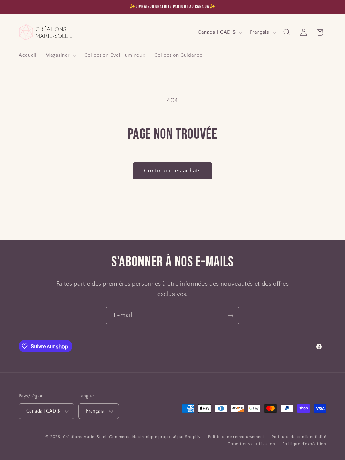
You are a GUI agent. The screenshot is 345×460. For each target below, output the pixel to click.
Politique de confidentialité (299, 437)
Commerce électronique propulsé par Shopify (154, 437)
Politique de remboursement (236, 437)
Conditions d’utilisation (251, 444)
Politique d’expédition (304, 444)
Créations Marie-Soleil (85, 437)
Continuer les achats (172, 171)
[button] (60, 55)
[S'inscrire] (231, 315)
